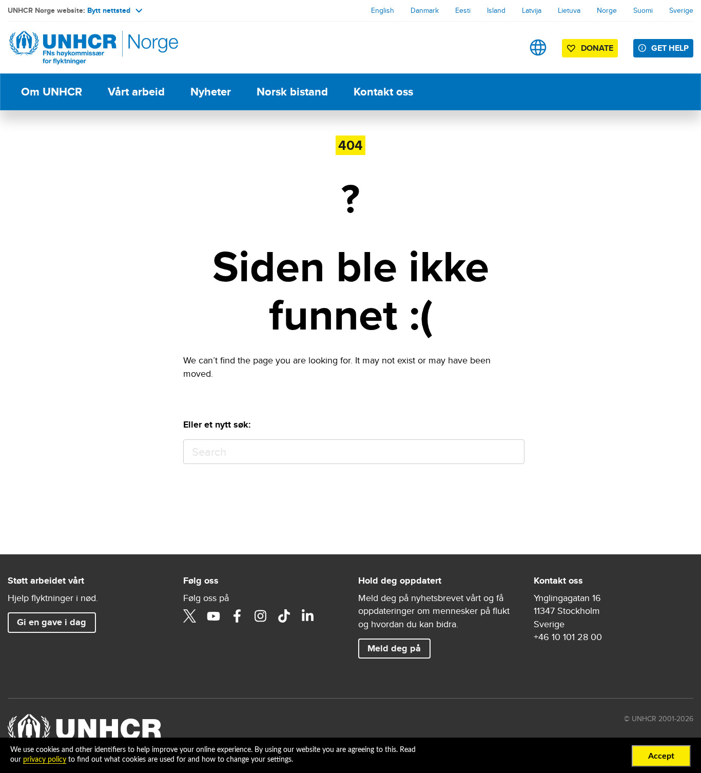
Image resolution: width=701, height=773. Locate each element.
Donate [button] (597, 48)
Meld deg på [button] (394, 648)
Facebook (237, 616)
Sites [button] (538, 47)
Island (496, 10)
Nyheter (210, 91)
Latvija (531, 10)
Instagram (260, 616)
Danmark (425, 10)
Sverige (681, 10)
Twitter (190, 616)
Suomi (643, 10)
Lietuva (569, 10)
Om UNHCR (51, 91)
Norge (607, 10)
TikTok (284, 616)
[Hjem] (79, 47)
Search (511, 452)
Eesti (463, 10)
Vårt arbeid (136, 91)
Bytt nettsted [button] (108, 10)
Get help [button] (670, 48)
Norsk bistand (292, 91)
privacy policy (44, 759)
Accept (661, 756)
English (382, 10)
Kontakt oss (383, 91)
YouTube (213, 616)
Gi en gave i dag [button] (51, 622)
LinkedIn (308, 616)
